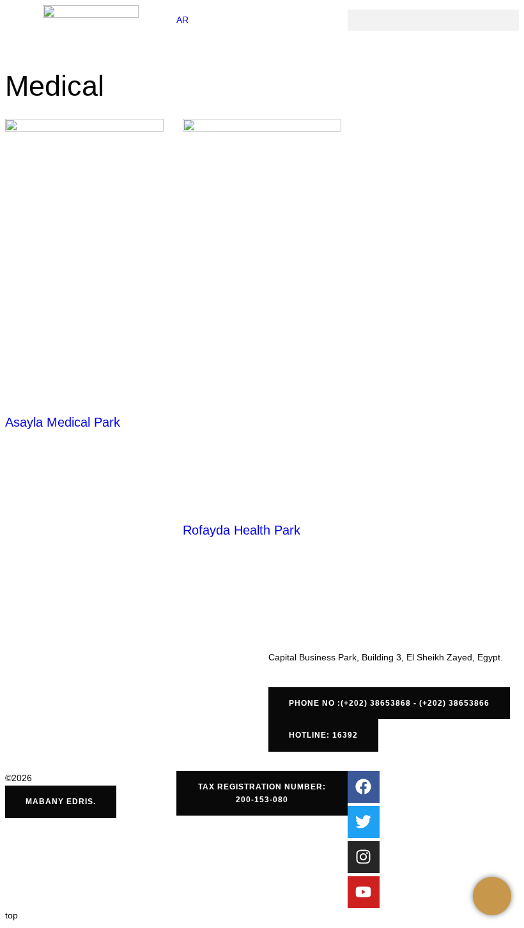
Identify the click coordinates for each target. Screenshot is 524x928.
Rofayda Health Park (241, 530)
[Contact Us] (492, 896)
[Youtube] (364, 892)
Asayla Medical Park (62, 422)
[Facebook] (364, 787)
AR (182, 20)
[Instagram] (364, 857)
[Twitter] (364, 822)
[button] (433, 20)
